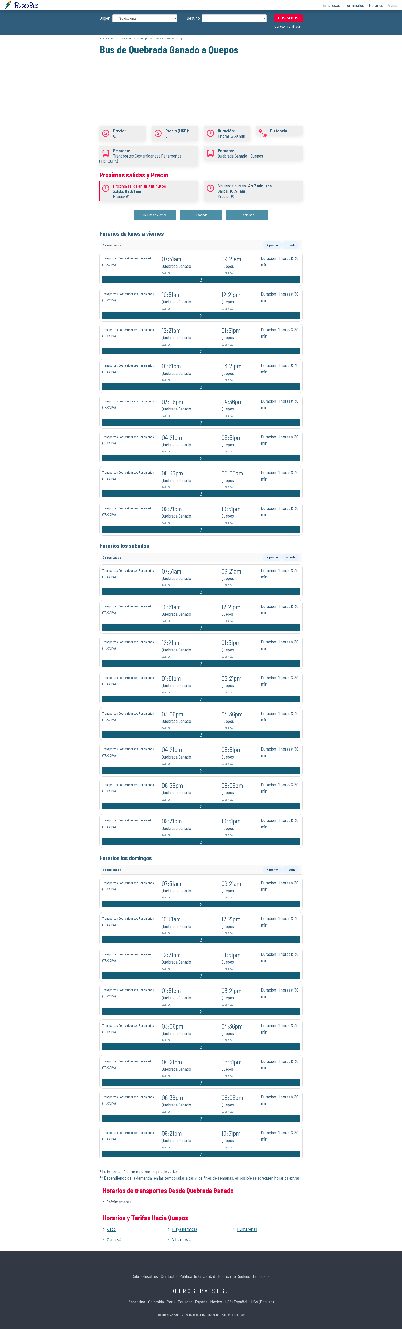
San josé (114, 1239)
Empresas (331, 5)
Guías (392, 5)
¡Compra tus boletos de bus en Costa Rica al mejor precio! (130, 38)
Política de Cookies (234, 1276)
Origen (104, 18)
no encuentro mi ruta (286, 26)
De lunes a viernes (155, 215)
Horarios (376, 5)
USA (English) (262, 1301)
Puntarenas (247, 1229)
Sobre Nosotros (145, 1276)
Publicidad (262, 1276)
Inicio (101, 38)
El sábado (201, 215)
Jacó (111, 1229)
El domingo (247, 215)
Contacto (169, 1276)
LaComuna (212, 1314)
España (201, 1301)
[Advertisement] (201, 85)
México (216, 1301)
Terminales (354, 5)
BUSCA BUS (288, 18)
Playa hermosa (184, 1229)
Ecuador (185, 1301)
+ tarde (290, 245)
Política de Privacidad (197, 1276)
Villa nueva (181, 1239)
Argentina (137, 1301)
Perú (171, 1301)
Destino (193, 18)
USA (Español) (236, 1301)
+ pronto (272, 245)
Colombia (156, 1301)
